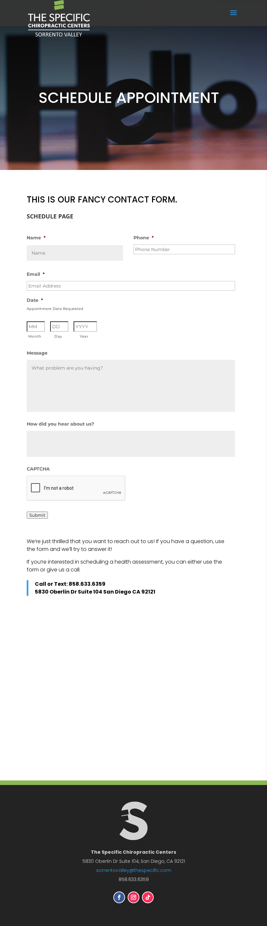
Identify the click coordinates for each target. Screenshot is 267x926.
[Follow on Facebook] (119, 897)
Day (58, 336)
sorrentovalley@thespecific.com (133, 870)
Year (84, 336)
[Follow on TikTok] (148, 897)
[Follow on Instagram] (133, 897)
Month (34, 336)
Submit (37, 515)
